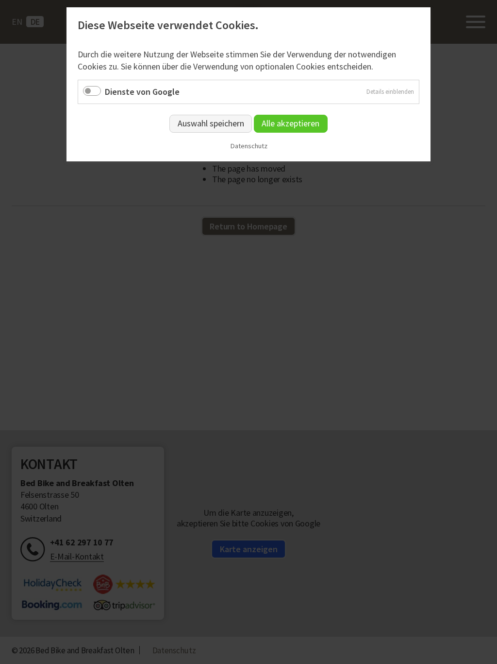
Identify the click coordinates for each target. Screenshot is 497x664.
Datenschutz (248, 146)
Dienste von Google (142, 91)
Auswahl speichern (211, 123)
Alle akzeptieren (290, 123)
